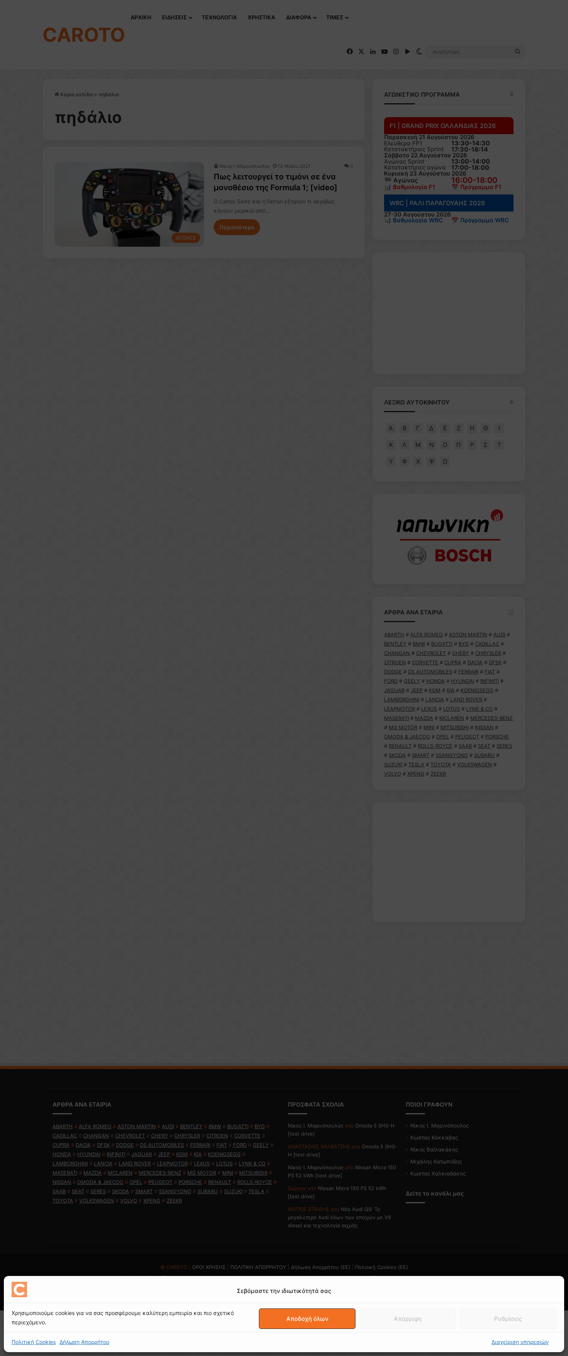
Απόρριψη (408, 1318)
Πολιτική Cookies (34, 1342)
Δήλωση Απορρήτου (84, 1342)
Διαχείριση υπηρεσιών (520, 1342)
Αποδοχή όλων (307, 1318)
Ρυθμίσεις (508, 1318)
